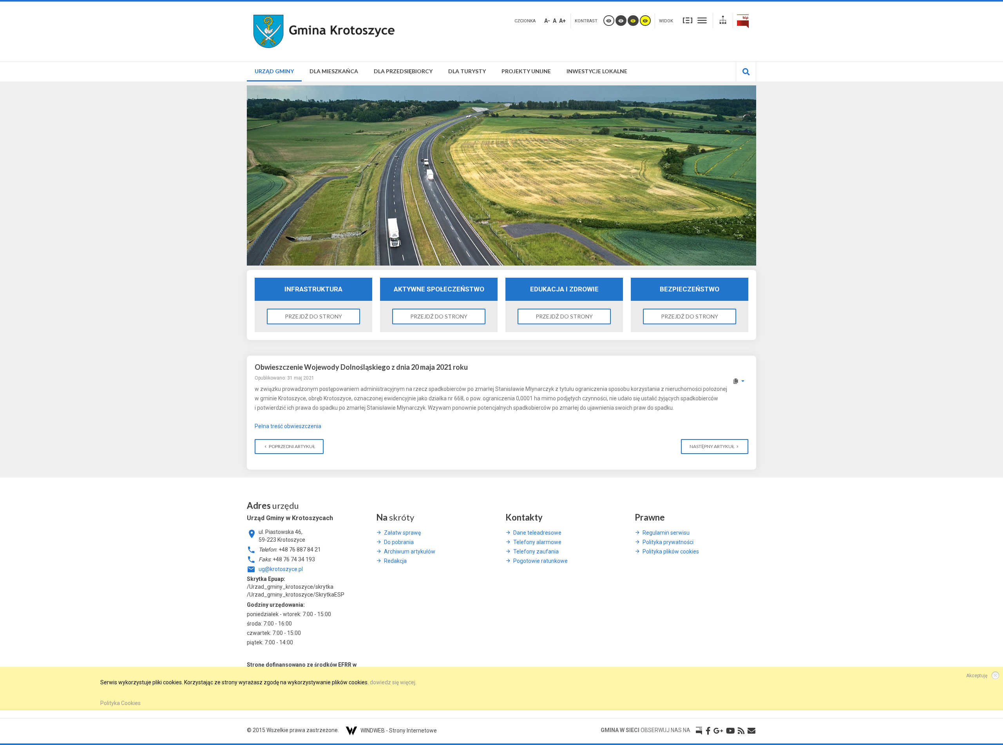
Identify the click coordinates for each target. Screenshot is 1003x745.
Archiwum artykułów (409, 551)
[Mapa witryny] (723, 21)
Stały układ (687, 20)
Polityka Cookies (120, 703)
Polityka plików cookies (671, 551)
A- (547, 21)
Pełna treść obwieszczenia (288, 426)
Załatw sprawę (402, 533)
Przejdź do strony (313, 316)
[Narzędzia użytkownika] (738, 381)
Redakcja (395, 561)
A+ (562, 21)
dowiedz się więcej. (393, 682)
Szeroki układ (702, 20)
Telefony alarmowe (537, 542)
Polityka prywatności (668, 542)
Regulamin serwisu (666, 533)
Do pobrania (399, 542)
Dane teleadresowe (537, 533)
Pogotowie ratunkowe (540, 561)
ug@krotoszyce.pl (281, 569)
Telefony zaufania (536, 551)
